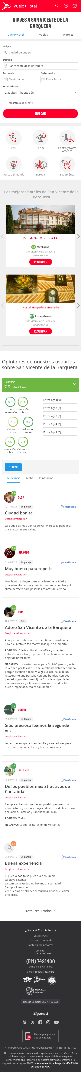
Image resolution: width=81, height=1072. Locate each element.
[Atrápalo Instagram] (48, 1022)
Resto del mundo (13, 174)
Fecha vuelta (47, 73)
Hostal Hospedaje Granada (40, 307)
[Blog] (25, 1022)
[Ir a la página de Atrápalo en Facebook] (40, 1022)
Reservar (40, 261)
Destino (7, 59)
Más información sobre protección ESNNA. (56, 1063)
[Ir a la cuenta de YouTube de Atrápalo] (56, 1022)
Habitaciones (10, 86)
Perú (14, 148)
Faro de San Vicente (37, 238)
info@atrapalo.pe (44, 971)
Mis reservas (40, 936)
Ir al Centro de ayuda (40, 940)
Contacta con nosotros (40, 945)
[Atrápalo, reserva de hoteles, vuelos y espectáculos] (6, 6)
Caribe (41, 148)
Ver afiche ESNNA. (40, 1066)
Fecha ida (8, 73)
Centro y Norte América (67, 149)
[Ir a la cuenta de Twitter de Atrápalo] (33, 1022)
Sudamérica (67, 174)
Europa (40, 174)
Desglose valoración (16, 518)
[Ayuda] (66, 6)
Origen (7, 46)
